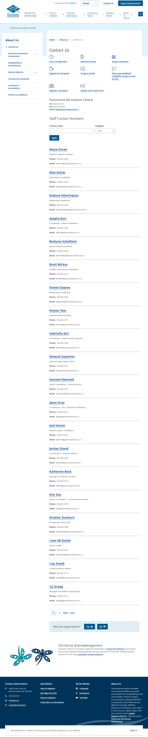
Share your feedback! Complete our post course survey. (124, 76)
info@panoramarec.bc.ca (67, 109)
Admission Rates (88, 61)
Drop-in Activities (53, 14)
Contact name (56, 126)
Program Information (72, 14)
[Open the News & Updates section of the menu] (35, 72)
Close (132, 730)
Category (99, 126)
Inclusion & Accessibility (14, 86)
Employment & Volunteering (15, 64)
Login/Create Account (130, 3)
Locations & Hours (92, 14)
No (100, 626)
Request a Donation (58, 90)
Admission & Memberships (30, 14)
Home (52, 39)
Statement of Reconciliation (90, 654)
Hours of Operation (58, 61)
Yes (88, 626)
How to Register (47, 688)
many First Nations (115, 649)
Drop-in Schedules (120, 61)
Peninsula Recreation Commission (18, 54)
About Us (126, 14)
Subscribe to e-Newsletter (52, 702)
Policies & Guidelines (17, 95)
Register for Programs (59, 73)
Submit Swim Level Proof (92, 90)
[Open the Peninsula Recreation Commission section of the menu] (35, 53)
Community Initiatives (18, 79)
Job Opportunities (48, 693)
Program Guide (88, 73)
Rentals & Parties (110, 14)
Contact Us (108, 3)
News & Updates (15, 72)
